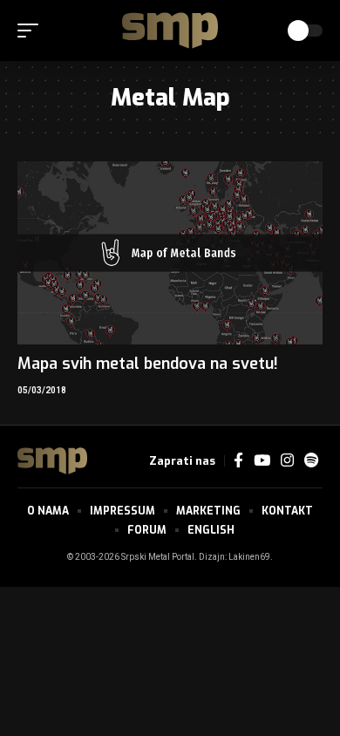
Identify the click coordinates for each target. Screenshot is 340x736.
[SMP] (170, 30)
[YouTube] (262, 461)
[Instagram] (287, 461)
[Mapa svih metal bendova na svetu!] (170, 252)
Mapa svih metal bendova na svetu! (147, 363)
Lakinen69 (249, 557)
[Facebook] (238, 461)
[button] (32, 30)
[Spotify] (311, 461)
